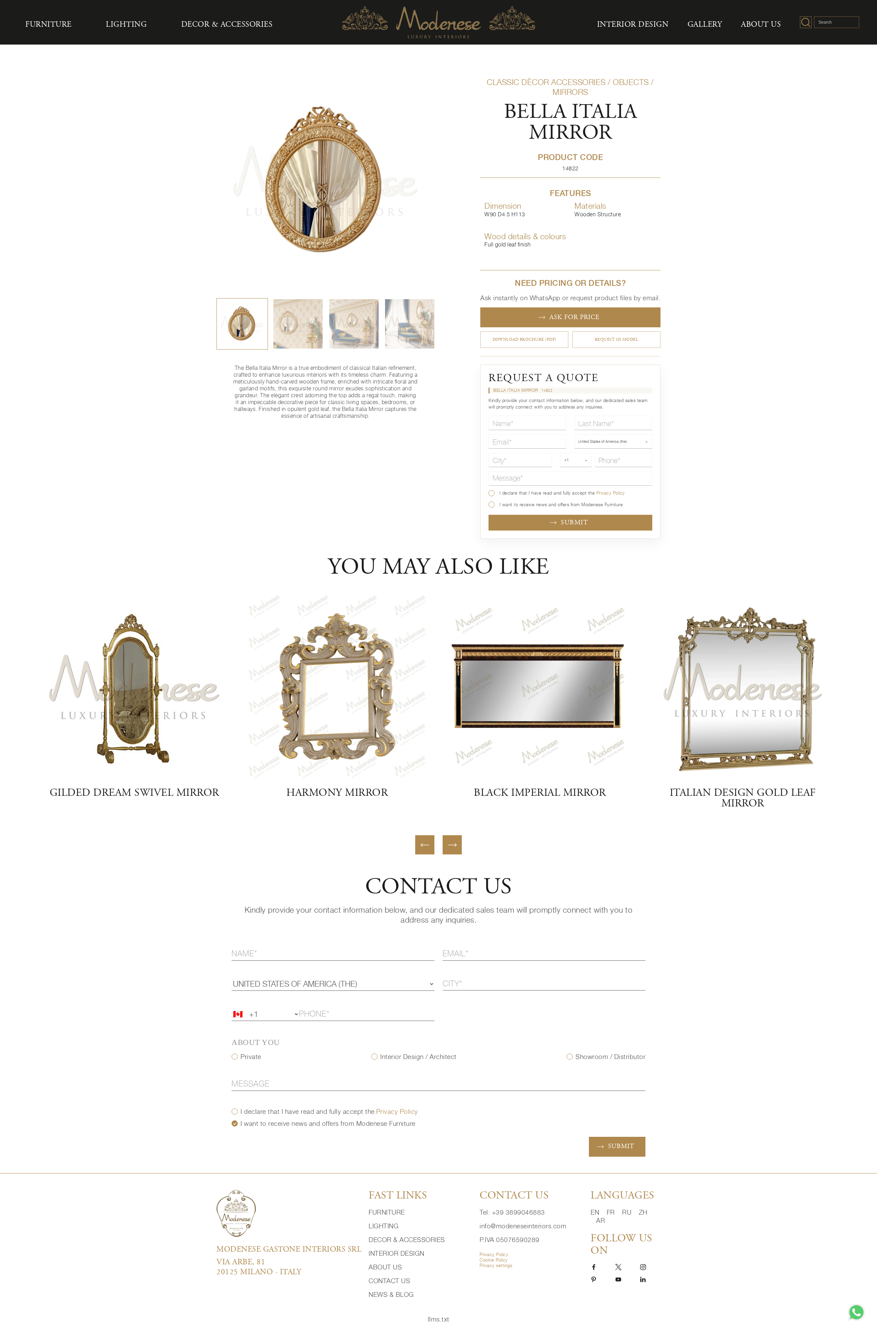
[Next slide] (452, 844)
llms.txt (438, 1319)
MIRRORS (570, 92)
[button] (242, 324)
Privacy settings (496, 1265)
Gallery (705, 25)
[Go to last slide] (424, 844)
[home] (288, 1213)
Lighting (126, 25)
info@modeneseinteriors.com (523, 1226)
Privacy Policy (610, 493)
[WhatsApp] (856, 1312)
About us (761, 25)
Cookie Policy (494, 1260)
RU (627, 1212)
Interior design (633, 25)
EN (596, 1212)
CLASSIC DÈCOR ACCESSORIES (546, 82)
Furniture (48, 25)
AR (600, 1220)
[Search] (806, 22)
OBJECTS (631, 82)
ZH (643, 1212)
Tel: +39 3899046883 (512, 1212)
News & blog (391, 1294)
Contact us (389, 1281)
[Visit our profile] (594, 1266)
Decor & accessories (227, 25)
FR (612, 1212)
